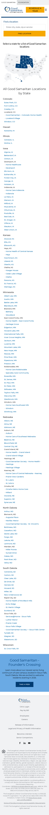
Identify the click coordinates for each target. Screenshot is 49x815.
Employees (24, 716)
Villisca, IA (8, 223)
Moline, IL (8, 143)
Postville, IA (9, 213)
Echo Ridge (11, 604)
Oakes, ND (8, 556)
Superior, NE (9, 499)
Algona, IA (8, 152)
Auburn (9, 433)
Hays (8, 255)
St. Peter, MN (9, 386)
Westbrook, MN (10, 399)
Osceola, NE (9, 496)
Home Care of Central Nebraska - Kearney (24, 473)
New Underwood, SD (13, 595)
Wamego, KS (9, 287)
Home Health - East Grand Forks (20, 321)
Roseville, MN (9, 376)
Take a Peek (24, 684)
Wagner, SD (9, 636)
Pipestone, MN (10, 360)
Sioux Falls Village (13, 626)
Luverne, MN (9, 344)
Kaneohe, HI (9, 131)
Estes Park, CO (10, 102)
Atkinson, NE (9, 427)
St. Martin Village (13, 607)
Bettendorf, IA (10, 155)
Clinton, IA (8, 159)
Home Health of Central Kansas (19, 251)
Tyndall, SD (8, 633)
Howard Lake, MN (11, 331)
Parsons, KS (9, 280)
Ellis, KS (7, 242)
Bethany (9, 312)
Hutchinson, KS (10, 258)
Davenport (10, 168)
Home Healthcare (13, 165)
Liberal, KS (8, 261)
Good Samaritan (8, 2)
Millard (9, 492)
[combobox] (24, 27)
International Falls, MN (13, 334)
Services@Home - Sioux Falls (18, 616)
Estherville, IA (10, 174)
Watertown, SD (10, 639)
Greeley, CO (9, 109)
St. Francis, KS (10, 283)
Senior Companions (24, 738)
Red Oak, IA (9, 216)
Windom (9, 408)
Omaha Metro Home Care (17, 489)
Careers (24, 719)
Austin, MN (8, 299)
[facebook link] (19, 743)
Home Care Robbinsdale (16, 369)
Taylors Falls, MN (11, 392)
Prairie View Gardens (15, 477)
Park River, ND (10, 559)
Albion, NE (8, 421)
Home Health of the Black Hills (19, 601)
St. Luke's (10, 480)
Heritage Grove (12, 324)
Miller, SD (8, 591)
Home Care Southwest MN (17, 405)
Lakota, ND (9, 540)
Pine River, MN (10, 357)
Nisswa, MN (9, 354)
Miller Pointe (11, 549)
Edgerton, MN (10, 327)
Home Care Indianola (15, 190)
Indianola (10, 193)
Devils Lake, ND (10, 534)
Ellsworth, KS (9, 245)
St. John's (10, 483)
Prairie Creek (11, 623)
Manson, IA (9, 200)
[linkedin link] (24, 743)
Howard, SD (9, 588)
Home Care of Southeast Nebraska (21, 436)
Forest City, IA (10, 178)
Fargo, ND (8, 537)
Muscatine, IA (10, 207)
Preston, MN (9, 364)
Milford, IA (8, 203)
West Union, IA (10, 230)
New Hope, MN (10, 350)
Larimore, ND (9, 544)
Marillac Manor (12, 521)
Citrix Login (24, 707)
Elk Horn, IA (9, 171)
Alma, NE (8, 424)
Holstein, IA (9, 184)
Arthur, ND (8, 511)
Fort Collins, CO (11, 106)
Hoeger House (12, 270)
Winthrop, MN (10, 412)
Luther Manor (12, 620)
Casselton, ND (10, 530)
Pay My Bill (24, 710)
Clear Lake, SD (10, 578)
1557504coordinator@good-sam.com (24, 786)
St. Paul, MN (9, 383)
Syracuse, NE (9, 502)
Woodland (10, 315)
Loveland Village (13, 118)
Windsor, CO (9, 122)
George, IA (8, 181)
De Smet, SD (9, 582)
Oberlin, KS (9, 264)
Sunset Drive (11, 553)
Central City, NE (10, 446)
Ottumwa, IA (9, 210)
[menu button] (45, 10)
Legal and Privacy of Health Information (24, 729)
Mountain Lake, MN (12, 347)
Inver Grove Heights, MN (14, 337)
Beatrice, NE (9, 440)
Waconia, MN (9, 396)
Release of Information (24, 725)
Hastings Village (13, 467)
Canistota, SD (10, 572)
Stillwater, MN (10, 389)
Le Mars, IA (8, 197)
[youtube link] (29, 743)
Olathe (9, 277)
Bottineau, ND (10, 527)
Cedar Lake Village (14, 274)
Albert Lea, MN (10, 296)
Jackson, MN (9, 341)
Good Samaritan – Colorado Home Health (24, 115)
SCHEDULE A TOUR (35, 9)
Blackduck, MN (10, 306)
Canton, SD (9, 575)
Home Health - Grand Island (18, 452)
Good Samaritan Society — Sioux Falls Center (25, 630)
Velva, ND (8, 563)
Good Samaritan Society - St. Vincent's (22, 524)
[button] (24, 33)
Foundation (23, 2)
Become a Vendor (24, 734)
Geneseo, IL (9, 140)
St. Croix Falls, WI (11, 649)
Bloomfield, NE (10, 443)
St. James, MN (10, 379)
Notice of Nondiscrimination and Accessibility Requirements (24, 803)
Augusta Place (12, 517)
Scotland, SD (9, 610)
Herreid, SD (9, 585)
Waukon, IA (9, 226)
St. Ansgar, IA (9, 220)
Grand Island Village (14, 455)
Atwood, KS (9, 239)
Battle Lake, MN (11, 302)
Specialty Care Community (17, 373)
